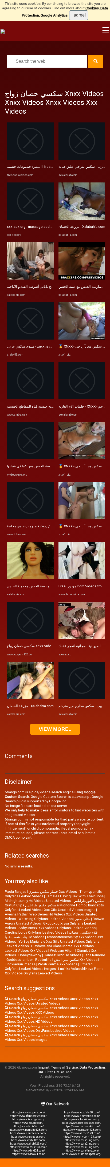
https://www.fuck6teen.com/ (81, 1119)
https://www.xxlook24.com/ (28, 1154)
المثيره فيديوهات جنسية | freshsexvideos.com (42, 166)
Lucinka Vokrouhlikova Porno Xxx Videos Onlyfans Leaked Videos (54, 970)
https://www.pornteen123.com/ (81, 1130)
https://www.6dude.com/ (28, 1123)
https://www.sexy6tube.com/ (82, 1116)
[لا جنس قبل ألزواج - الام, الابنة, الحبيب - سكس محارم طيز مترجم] (81, 698)
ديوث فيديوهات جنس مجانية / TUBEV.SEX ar (39, 526)
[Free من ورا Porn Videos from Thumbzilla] (81, 578)
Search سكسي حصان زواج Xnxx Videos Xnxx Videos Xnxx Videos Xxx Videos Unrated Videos (51, 1001)
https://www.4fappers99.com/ (28, 1116)
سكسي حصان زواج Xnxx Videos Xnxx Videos (41, 646)
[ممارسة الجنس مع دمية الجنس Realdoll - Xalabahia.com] (30, 578)
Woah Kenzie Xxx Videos (57, 964)
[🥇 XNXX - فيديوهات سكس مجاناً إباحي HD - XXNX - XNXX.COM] (81, 338)
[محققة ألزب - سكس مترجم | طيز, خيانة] (81, 158)
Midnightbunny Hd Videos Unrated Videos (38, 900)
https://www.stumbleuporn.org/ (81, 1154)
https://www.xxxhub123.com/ (28, 1143)
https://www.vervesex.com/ (28, 1136)
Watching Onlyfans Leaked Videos (45, 919)
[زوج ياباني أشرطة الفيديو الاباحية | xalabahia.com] (30, 278)
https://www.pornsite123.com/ (28, 1130)
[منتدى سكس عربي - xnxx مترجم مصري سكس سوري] (30, 338)
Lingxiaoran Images (20, 964)
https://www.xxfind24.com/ (28, 1150)
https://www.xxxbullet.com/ (28, 1140)
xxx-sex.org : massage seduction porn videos (43, 226)
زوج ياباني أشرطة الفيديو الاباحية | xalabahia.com (43, 286)
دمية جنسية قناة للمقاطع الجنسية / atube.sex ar (42, 406)
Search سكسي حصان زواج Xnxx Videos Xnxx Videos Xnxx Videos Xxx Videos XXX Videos (51, 1010)
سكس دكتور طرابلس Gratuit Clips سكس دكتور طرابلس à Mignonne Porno (54, 902)
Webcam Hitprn (62, 950)
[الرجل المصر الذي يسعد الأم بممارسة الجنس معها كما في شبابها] (30, 458)
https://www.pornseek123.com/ (81, 1123)
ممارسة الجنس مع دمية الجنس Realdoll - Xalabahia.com (49, 586)
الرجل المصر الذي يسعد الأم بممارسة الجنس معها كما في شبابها (53, 466)
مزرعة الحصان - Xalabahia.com (30, 706)
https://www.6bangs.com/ (28, 1119)
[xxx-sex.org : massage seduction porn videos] (30, 218)
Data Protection (92, 1067)
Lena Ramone (94, 955)
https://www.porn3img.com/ (82, 1147)
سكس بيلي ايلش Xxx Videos (75, 959)
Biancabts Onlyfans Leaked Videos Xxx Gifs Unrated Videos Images (54, 907)
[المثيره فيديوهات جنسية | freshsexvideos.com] (30, 158)
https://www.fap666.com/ (28, 1126)
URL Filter (45, 1072)
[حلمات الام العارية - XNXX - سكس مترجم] (81, 398)
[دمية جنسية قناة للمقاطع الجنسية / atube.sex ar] (30, 398)
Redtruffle (43, 959)
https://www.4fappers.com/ (28, 1112)
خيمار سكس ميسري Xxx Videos (53, 891)
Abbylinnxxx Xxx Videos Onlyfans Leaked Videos (57, 928)
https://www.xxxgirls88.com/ (82, 1112)
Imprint (43, 1067)
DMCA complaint (18, 837)
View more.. (55, 729)
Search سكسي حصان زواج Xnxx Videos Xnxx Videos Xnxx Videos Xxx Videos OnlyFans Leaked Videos (51, 1028)
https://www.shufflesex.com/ (28, 1133)
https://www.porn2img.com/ (82, 1143)
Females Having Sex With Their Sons (75, 896)
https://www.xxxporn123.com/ (28, 1147)
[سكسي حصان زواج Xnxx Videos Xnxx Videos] (30, 638)
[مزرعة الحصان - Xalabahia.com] (30, 698)
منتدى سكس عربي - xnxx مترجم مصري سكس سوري (46, 346)
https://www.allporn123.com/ (82, 1133)
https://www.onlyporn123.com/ (82, 1136)
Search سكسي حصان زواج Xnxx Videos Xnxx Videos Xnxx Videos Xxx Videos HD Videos (51, 1019)
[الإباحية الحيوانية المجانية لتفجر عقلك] (81, 638)
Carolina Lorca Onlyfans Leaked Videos (35, 932)
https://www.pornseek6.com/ (82, 1126)
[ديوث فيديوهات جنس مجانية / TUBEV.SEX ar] (30, 518)
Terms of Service (64, 1067)
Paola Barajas (15, 891)
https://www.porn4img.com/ (82, 1150)
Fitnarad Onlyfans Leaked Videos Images (49, 966)
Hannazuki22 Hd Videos (62, 955)
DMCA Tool (63, 1072)
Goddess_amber (19, 959)
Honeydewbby (29, 955)
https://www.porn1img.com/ (82, 1140)
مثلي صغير (82, 919)
